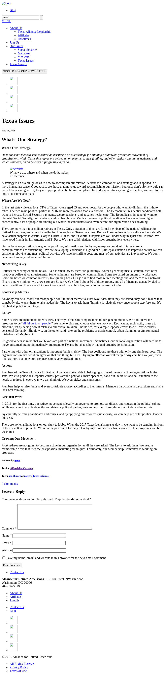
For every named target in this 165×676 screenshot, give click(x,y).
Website (7, 550)
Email (6, 543)
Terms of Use (18, 671)
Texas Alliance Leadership (34, 31)
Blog (13, 10)
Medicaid (24, 57)
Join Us (14, 42)
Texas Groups (18, 64)
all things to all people (37, 323)
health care (14, 475)
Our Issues (16, 46)
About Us (16, 28)
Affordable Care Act (21, 468)
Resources (24, 39)
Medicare (24, 53)
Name (7, 535)
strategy (26, 475)
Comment (9, 528)
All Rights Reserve (22, 663)
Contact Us (17, 572)
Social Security (27, 49)
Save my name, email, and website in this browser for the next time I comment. (56, 558)
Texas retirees (40, 475)
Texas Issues (26, 60)
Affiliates (23, 35)
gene (17, 460)
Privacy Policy (19, 667)
